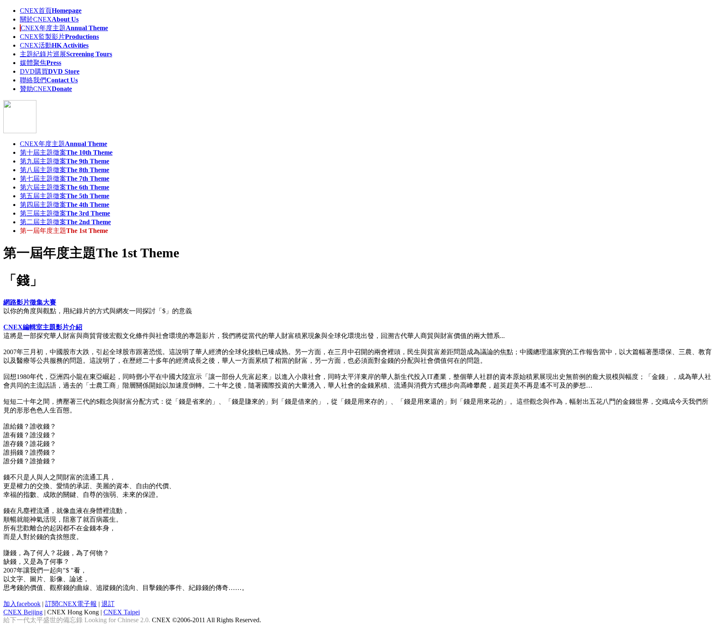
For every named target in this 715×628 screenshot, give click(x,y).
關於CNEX (49, 19)
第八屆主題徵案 (64, 169)
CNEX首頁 (51, 10)
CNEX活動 (54, 45)
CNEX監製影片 (59, 36)
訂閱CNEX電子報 (71, 603)
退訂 (108, 603)
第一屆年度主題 (64, 230)
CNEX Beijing (23, 612)
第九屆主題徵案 (64, 161)
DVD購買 (49, 71)
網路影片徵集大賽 (29, 302)
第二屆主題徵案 (65, 221)
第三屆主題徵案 (65, 213)
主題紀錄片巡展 (66, 54)
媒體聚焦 (40, 62)
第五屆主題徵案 (64, 195)
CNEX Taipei (121, 612)
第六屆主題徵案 (64, 187)
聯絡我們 (49, 80)
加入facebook (22, 603)
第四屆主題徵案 (64, 204)
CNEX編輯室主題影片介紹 (42, 327)
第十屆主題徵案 (66, 152)
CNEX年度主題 (64, 27)
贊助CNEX (46, 88)
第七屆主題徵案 (64, 178)
